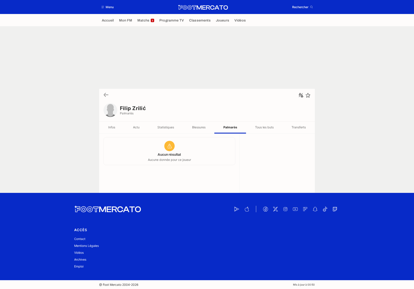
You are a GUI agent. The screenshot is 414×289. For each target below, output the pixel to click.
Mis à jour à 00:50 (304, 284)
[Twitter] (275, 209)
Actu (136, 127)
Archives (80, 259)
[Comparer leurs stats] (301, 95)
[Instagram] (285, 209)
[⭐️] (307, 95)
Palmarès (230, 127)
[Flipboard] (305, 209)
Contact (79, 239)
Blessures (198, 127)
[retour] (106, 95)
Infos (111, 127)
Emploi (78, 266)
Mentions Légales (86, 245)
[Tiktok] (325, 209)
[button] (107, 7)
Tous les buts (264, 127)
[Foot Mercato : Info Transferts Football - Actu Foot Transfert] (203, 7)
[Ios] (246, 209)
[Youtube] (295, 209)
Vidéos (79, 252)
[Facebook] (265, 209)
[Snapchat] (315, 209)
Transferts (299, 127)
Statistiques (165, 127)
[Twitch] (335, 209)
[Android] (237, 209)
